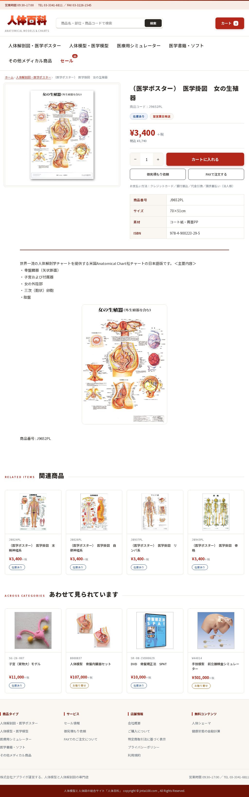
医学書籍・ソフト (186, 45)
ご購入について (139, 731)
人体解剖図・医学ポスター (35, 45)
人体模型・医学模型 (89, 45)
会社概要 (134, 723)
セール (68, 59)
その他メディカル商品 (30, 61)
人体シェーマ (201, 723)
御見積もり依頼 (158, 174)
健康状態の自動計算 (206, 731)
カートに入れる (205, 159)
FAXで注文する (216, 174)
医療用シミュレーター (139, 45)
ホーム (9, 77)
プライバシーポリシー (144, 747)
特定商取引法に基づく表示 (147, 739)
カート (229, 23)
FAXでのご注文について (81, 739)
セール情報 (72, 723)
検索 (153, 23)
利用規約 (134, 755)
